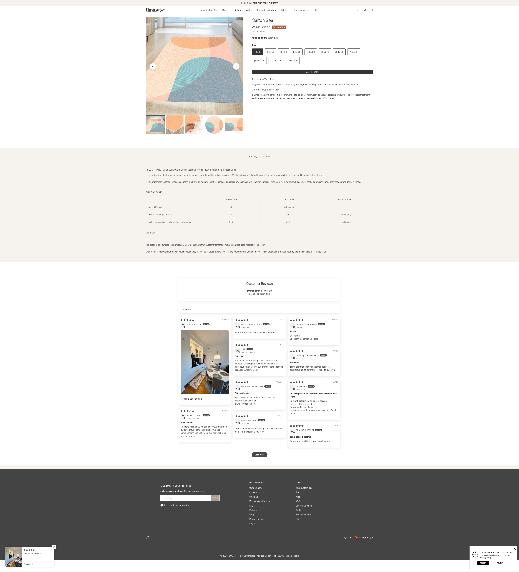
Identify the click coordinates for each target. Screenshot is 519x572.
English (345, 537)
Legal (252, 523)
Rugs (298, 492)
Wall (298, 501)
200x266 (339, 52)
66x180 (283, 52)
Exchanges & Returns (259, 501)
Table (298, 510)
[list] (194, 66)
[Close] (514, 548)
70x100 (257, 52)
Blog (251, 514)
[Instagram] (147, 537)
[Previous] (153, 66)
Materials (253, 510)
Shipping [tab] (253, 156)
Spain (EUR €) (365, 537)
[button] (226, 10)
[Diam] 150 (276, 60)
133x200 (311, 52)
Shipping (253, 496)
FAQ (251, 505)
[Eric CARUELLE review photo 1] (205, 362)
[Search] (358, 10)
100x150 (296, 52)
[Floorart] (155, 10)
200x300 (354, 52)
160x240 (325, 52)
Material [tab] (266, 156)
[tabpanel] (259, 210)
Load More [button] (260, 454)
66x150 (270, 52)
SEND (215, 498)
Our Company (255, 487)
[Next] (236, 66)
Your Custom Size (304, 487)
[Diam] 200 (292, 60)
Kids (298, 496)
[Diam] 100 (259, 60)
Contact (253, 492)
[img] (187, 320)
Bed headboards (303, 514)
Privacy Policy (256, 519)
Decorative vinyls (304, 505)
